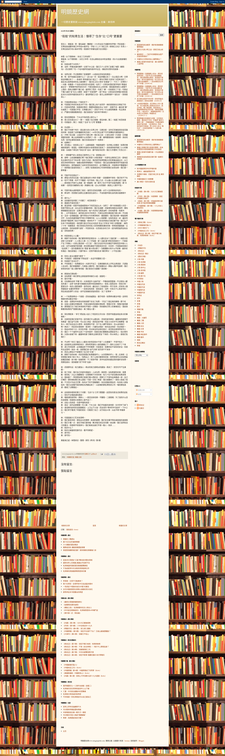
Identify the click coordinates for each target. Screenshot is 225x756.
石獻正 (141, 408)
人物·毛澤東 (141, 262)
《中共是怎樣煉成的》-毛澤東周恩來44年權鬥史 (80, 610)
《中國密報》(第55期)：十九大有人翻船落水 (150, 207)
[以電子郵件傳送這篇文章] (106, 454)
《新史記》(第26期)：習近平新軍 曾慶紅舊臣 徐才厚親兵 (84, 655)
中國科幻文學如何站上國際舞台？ (149, 59)
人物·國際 (140, 273)
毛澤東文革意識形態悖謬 (72, 694)
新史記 (141, 405)
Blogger (141, 741)
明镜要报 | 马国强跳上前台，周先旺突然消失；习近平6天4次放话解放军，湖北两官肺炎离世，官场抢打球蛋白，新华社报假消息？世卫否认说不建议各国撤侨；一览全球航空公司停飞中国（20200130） (150, 78)
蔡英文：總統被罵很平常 (146, 171)
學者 (138, 345)
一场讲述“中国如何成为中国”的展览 (76, 586)
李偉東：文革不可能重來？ (73, 581)
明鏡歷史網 (75, 11)
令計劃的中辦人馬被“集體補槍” (74, 715)
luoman (127, 741)
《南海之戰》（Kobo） (145, 222)
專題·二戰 (140, 320)
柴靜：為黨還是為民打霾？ (73, 718)
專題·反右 (140, 326)
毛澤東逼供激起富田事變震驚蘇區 (75, 565)
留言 (139, 394)
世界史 (139, 295)
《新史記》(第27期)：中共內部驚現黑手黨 (78, 652)
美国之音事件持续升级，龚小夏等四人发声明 (150, 63)
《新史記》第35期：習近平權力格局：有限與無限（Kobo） (149, 234)
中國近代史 (141, 287)
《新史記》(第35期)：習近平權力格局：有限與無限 (81, 644)
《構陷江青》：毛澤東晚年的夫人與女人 (77, 607)
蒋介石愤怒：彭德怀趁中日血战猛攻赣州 (78, 584)
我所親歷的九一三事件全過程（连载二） (78, 686)
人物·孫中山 (141, 267)
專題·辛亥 (140, 332)
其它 (138, 306)
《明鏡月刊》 (142, 248)
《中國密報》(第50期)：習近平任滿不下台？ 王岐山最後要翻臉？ (87, 631)
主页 (64, 731)
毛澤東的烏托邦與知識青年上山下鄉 (76, 688)
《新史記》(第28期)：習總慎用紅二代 (76, 649)
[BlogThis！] (108, 454)
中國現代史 (70, 457)
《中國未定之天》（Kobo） (72, 667)
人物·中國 (140, 259)
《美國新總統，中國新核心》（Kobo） (76, 673)
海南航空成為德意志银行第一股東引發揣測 (150, 158)
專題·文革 (78, 457)
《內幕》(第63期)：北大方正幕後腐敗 (76, 623)
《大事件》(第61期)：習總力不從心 (76, 634)
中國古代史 (141, 284)
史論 (138, 304)
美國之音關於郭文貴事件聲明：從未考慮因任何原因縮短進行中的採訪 (150, 148)
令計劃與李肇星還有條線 (72, 709)
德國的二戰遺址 (69, 539)
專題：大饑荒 (142, 318)
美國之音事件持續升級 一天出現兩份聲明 (150, 153)
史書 (138, 301)
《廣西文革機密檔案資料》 (73, 602)
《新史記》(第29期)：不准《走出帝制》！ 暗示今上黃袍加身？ (86, 646)
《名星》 (140, 245)
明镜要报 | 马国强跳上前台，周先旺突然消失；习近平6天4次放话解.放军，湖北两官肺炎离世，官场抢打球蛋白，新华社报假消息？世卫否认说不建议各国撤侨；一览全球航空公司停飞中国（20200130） (150, 91)
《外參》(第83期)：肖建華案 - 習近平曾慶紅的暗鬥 (150, 197)
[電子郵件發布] (101, 454)
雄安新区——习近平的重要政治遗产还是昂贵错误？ (150, 55)
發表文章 (141, 390)
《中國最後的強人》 (70, 665)
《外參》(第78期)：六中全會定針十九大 (77, 626)
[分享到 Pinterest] (114, 454)
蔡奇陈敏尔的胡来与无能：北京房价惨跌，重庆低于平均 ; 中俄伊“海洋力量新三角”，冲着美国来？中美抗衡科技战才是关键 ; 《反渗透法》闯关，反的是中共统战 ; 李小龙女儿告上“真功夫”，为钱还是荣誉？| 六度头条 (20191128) (150, 124)
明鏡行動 (140, 309)
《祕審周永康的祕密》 (71, 605)
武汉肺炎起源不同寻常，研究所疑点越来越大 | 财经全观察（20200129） (150, 100)
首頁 (94, 525)
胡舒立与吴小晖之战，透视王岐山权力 (150, 50)
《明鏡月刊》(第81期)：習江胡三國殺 (76, 628)
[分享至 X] (110, 454)
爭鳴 (138, 312)
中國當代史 (141, 292)
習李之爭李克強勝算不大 (72, 707)
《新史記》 (141, 251)
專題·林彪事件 (142, 334)
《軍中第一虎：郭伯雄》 (72, 613)
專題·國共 (140, 337)
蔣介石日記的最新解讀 (71, 542)
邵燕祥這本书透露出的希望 (73, 592)
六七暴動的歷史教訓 (70, 544)
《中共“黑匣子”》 (143, 228)
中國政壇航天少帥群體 (145, 179)
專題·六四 (140, 323)
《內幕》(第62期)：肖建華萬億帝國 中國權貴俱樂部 (150, 211)
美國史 (139, 315)
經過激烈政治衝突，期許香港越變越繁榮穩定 (150, 46)
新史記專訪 (141, 343)
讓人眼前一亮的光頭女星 (146, 182)
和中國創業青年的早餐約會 (147, 168)
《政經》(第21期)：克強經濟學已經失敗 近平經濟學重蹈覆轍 (150, 202)
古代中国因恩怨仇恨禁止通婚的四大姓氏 (78, 589)
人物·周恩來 (141, 265)
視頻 (138, 340)
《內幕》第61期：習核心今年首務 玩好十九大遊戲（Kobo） (85, 676)
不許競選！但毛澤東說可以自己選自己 (77, 697)
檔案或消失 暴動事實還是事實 (74, 547)
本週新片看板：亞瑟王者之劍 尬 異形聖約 (150, 175)
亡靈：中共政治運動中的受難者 (74, 691)
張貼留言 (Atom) (72, 529)
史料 (138, 298)
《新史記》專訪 (142, 253)
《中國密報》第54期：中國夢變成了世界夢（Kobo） (82, 670)
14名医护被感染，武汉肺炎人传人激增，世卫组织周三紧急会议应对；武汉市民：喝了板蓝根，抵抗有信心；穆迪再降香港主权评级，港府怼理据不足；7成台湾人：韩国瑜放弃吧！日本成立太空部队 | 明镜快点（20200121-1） (150, 109)
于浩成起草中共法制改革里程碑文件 (76, 568)
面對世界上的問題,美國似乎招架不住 (76, 563)
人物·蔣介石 (141, 276)
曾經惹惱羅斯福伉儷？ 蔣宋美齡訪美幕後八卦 (79, 550)
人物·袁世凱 (141, 270)
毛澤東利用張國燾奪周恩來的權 (74, 571)
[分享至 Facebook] (112, 454)
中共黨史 (140, 278)
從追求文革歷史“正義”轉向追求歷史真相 (77, 560)
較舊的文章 (123, 525)
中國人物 (140, 281)
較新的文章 (66, 525)
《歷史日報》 (142, 256)
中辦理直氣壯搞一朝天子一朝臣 (74, 712)
